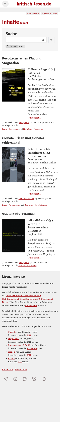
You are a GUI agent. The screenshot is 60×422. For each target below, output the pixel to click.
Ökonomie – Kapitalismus (35, 205)
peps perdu (23, 122)
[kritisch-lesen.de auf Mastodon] (24, 379)
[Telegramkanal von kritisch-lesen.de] (5, 379)
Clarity (11, 358)
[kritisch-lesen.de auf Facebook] (43, 379)
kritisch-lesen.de (34, 4)
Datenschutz (21, 369)
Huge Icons (13, 338)
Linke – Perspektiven (11, 205)
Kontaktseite (31, 305)
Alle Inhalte (34, 14)
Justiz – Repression (10, 129)
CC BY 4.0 (32, 348)
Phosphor (12, 332)
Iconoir (11, 351)
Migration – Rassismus (33, 129)
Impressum (7, 369)
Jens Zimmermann (26, 198)
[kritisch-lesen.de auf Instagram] (15, 379)
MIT (29, 335)
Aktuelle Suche (50, 14)
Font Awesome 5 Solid (19, 345)
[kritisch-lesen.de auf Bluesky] (34, 379)
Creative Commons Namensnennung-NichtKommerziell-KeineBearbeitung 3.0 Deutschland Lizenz (27, 298)
